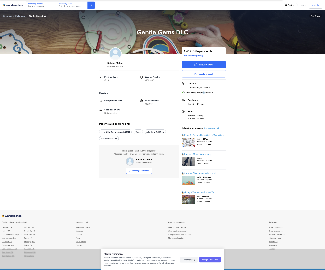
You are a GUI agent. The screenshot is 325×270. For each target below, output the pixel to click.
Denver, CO (29, 227)
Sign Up (315, 5)
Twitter (272, 249)
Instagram (273, 245)
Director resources (277, 234)
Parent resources (276, 231)
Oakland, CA (7, 241)
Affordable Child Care (155, 132)
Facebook (273, 241)
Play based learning (176, 238)
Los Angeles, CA (9, 238)
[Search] (91, 5)
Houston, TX (29, 249)
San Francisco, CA (9, 249)
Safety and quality (83, 227)
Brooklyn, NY (29, 241)
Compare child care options (179, 234)
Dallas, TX (28, 245)
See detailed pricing (193, 55)
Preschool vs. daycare (177, 227)
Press (78, 238)
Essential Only (189, 260)
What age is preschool (177, 231)
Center (138, 132)
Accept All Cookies (210, 260)
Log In (303, 5)
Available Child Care (109, 139)
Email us (79, 245)
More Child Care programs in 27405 (115, 132)
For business (81, 241)
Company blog (275, 238)
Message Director (140, 170)
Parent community (276, 227)
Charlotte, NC (30, 231)
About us (79, 231)
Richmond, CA (8, 245)
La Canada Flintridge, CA (12, 234)
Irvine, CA (6, 231)
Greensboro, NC (212, 128)
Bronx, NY (28, 238)
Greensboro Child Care (14, 16)
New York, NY (29, 234)
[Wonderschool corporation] (162, 216)
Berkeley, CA (7, 227)
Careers (79, 234)
